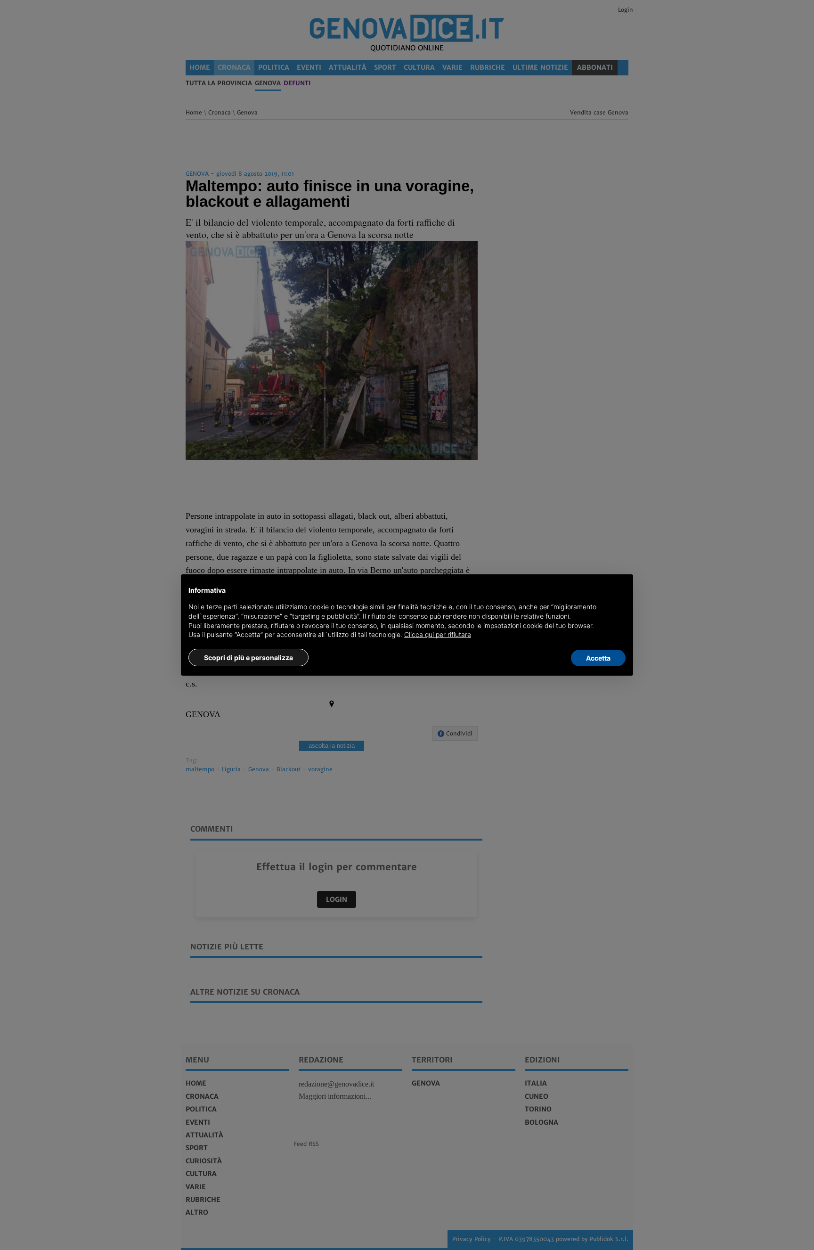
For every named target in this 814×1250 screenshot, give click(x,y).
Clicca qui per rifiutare (437, 634)
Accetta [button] (598, 658)
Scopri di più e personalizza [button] (248, 658)
